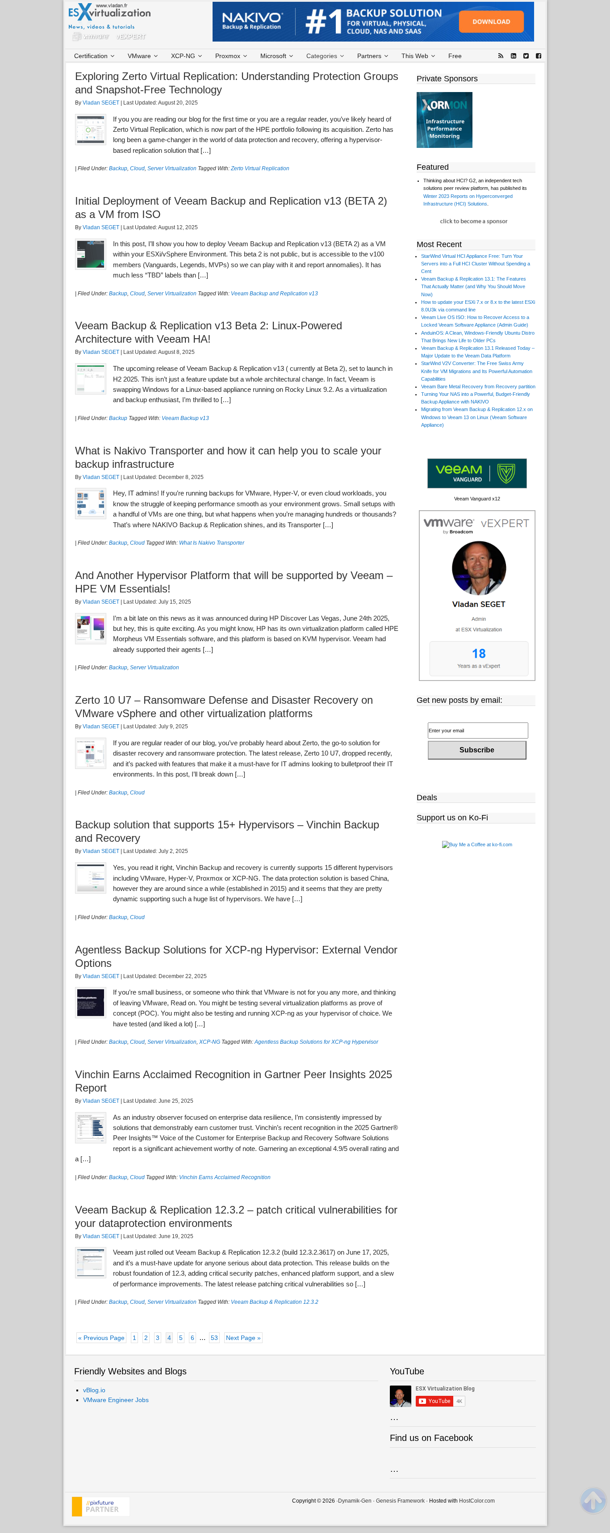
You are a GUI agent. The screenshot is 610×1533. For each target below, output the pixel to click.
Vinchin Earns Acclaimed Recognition (225, 1177)
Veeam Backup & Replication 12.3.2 (274, 1302)
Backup (118, 168)
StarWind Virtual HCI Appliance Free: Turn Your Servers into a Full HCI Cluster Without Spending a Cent (475, 263)
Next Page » (243, 1337)
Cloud (137, 168)
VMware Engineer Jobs (116, 1399)
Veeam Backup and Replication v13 (274, 293)
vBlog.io (94, 1390)
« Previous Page (101, 1337)
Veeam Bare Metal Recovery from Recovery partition (478, 386)
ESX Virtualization (113, 24)
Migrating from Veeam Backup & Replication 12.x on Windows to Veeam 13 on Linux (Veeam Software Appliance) (477, 417)
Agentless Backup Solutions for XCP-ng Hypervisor (316, 1042)
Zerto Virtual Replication (260, 168)
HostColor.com (477, 1501)
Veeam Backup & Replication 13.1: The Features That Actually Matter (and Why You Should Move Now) (473, 286)
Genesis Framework (400, 1501)
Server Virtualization (171, 168)
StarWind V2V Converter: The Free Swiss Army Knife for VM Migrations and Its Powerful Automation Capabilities (476, 371)
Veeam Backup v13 (185, 418)
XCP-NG (209, 1042)
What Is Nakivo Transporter (211, 543)
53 (214, 1337)
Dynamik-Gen (355, 1501)
